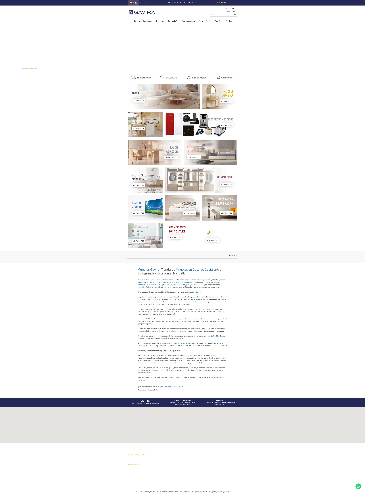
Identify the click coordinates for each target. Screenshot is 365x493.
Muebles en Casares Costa (194, 269)
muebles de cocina (197, 285)
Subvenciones (160, 469)
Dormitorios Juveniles (190, 470)
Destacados (233, 255)
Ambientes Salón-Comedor (191, 467)
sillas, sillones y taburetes (185, 282)
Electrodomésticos (189, 21)
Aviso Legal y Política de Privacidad (182, 479)
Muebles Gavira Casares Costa (169, 386)
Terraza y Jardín (205, 21)
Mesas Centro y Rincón (218, 456)
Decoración (160, 21)
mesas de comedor (168, 282)
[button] (182, 424)
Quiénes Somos (160, 463)
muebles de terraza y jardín (180, 285)
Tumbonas (187, 463)
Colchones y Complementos (220, 469)
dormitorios (199, 282)
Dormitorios (147, 21)
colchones (156, 285)
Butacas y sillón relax (218, 463)
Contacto (158, 466)
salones (223, 280)
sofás (209, 280)
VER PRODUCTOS (138, 100)
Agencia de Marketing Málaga (186, 481)
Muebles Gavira (148, 269)
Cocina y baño (173, 21)
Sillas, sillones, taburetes (219, 460)
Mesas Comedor (216, 453)
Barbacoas (187, 460)
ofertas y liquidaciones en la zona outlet (181, 343)
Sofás (213, 466)
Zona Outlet (219, 21)
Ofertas (229, 21)
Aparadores (215, 446)
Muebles (136, 21)
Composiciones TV (217, 450)
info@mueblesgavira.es (221, 492)
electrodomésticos (144, 287)
